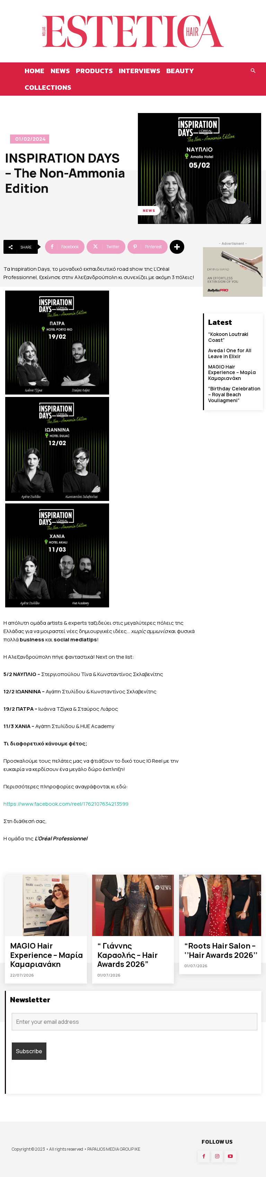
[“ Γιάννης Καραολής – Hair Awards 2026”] (133, 905)
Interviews (139, 71)
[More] (177, 247)
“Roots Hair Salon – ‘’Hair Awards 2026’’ (220, 950)
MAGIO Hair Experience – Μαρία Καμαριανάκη (232, 372)
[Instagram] (217, 1156)
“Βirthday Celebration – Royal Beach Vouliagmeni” (234, 394)
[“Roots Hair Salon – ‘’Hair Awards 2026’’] (220, 905)
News (60, 71)
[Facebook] (204, 1156)
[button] (253, 71)
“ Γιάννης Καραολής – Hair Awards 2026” (127, 955)
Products (94, 71)
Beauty (180, 71)
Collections (48, 87)
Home (34, 71)
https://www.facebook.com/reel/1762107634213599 (65, 803)
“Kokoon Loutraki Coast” (228, 337)
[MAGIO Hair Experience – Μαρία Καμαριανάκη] (46, 905)
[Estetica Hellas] (133, 31)
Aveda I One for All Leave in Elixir (229, 353)
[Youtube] (230, 1156)
